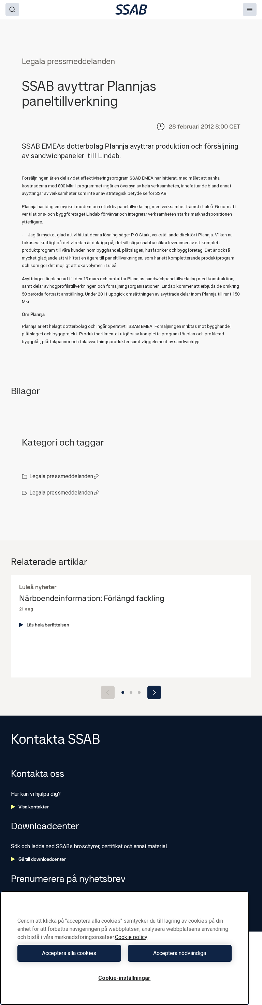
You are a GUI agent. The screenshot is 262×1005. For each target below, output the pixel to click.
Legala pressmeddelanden (61, 476)
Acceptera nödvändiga (179, 953)
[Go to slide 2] (131, 692)
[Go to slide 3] (139, 692)
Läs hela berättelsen (48, 625)
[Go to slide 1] (123, 692)
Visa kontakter (33, 807)
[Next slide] (154, 692)
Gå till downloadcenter (42, 859)
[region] (124, 948)
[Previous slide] (108, 692)
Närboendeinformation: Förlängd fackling (91, 598)
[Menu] (250, 9)
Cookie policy (131, 937)
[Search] (12, 9)
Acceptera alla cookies (69, 953)
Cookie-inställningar (124, 978)
